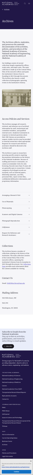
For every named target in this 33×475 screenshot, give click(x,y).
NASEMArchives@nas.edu (16, 283)
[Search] (25, 3)
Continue (16, 471)
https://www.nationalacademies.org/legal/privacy (15, 467)
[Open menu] (29, 3)
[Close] (31, 461)
